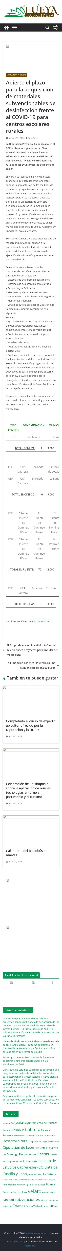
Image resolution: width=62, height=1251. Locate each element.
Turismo (29, 1206)
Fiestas (43, 1154)
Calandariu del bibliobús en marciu (26, 852)
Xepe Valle (33, 138)
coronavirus (31, 1135)
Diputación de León (18, 1147)
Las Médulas (15, 1179)
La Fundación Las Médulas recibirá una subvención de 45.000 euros (30, 665)
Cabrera (32, 1129)
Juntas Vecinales (35, 1174)
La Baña (48, 1174)
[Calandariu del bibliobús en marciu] (31, 818)
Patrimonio (22, 1184)
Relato (34, 1191)
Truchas (19, 1206)
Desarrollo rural (15, 1140)
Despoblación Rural (50, 1141)
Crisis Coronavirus (47, 1135)
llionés (24, 1179)
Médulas (12, 1184)
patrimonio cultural (36, 1184)
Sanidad (8, 1200)
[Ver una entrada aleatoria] (55, 28)
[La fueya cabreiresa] (7, 28)
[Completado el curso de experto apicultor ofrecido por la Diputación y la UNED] (31, 688)
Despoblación (35, 1141)
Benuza (6, 1130)
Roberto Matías (48, 1192)
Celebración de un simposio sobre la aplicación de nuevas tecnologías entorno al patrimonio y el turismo (28, 790)
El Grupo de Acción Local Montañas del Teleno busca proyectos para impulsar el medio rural (32, 650)
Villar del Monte (51, 1206)
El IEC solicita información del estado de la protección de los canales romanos (31, 1032)
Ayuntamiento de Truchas (41, 1123)
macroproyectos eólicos (38, 1179)
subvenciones (27, 1199)
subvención (8, 1206)
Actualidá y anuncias (16, 75)
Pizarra (50, 1184)
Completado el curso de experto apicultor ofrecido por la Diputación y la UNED (30, 725)
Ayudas (19, 1122)
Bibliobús (17, 1130)
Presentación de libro (15, 1192)
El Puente (40, 1147)
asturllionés (8, 1123)
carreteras (19, 1135)
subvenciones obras (49, 1200)
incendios (31, 1161)
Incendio (20, 1161)
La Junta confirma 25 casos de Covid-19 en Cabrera (31, 1103)
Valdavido (38, 1206)
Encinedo (32, 1154)
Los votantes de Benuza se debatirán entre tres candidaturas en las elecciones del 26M (28, 1061)
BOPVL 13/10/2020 (39, 621)
